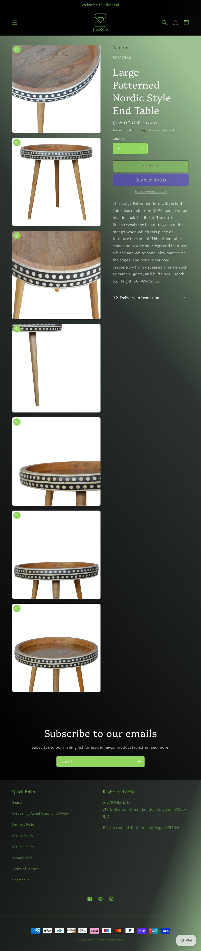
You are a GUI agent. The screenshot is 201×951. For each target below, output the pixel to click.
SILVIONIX (92, 939)
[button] (14, 22)
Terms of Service (25, 869)
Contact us (20, 880)
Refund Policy (23, 847)
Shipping (139, 130)
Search (18, 803)
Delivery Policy (24, 825)
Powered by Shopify (112, 939)
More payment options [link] (151, 191)
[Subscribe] (139, 761)
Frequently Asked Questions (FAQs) (40, 814)
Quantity (119, 139)
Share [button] (123, 48)
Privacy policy (23, 858)
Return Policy (22, 836)
